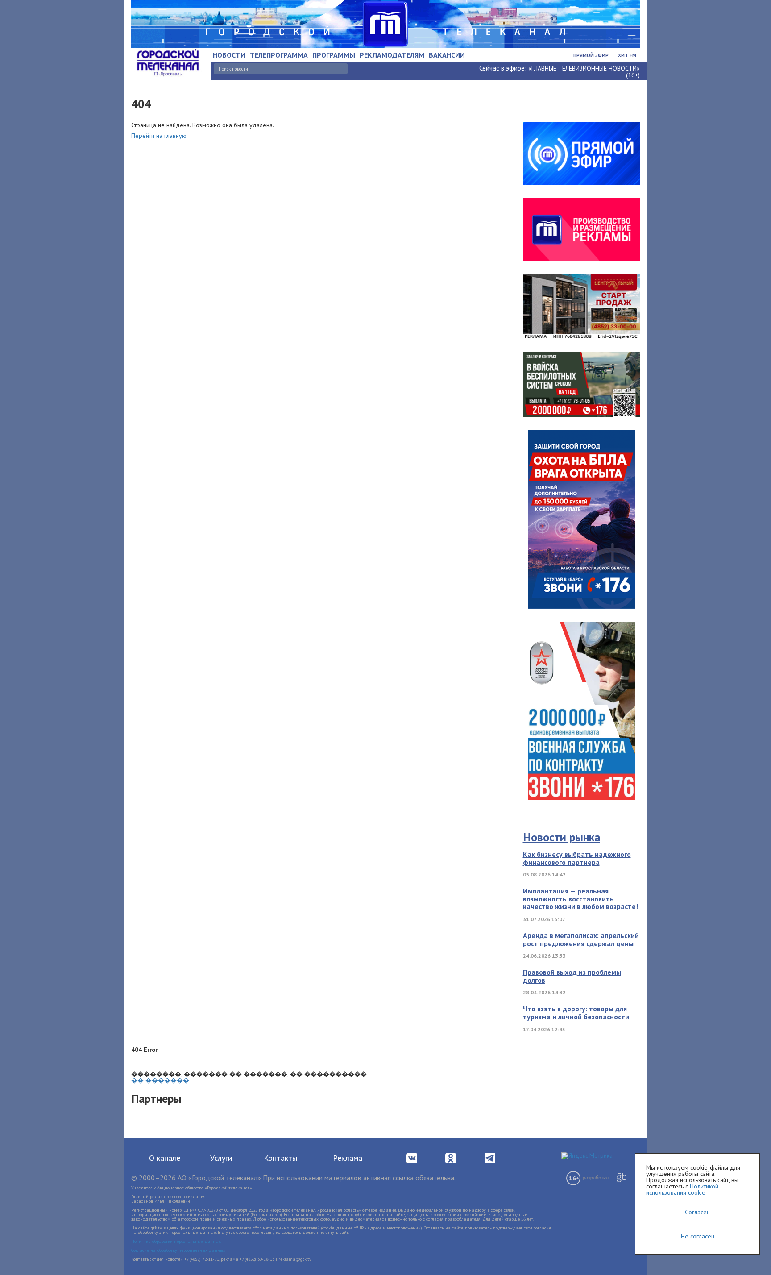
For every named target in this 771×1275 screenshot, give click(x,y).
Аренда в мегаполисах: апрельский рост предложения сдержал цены (581, 939)
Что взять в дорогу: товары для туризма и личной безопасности (576, 1012)
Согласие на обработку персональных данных (178, 1250)
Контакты (280, 1158)
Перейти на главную (159, 136)
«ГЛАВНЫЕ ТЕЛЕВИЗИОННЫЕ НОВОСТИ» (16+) (584, 71)
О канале (164, 1158)
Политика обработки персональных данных (176, 1241)
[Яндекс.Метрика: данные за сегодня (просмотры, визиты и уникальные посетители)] (587, 1155)
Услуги (221, 1158)
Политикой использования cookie (682, 1189)
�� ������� (160, 1080)
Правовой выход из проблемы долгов (572, 976)
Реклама (347, 1158)
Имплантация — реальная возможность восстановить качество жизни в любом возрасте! (580, 898)
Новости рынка (561, 837)
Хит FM (627, 55)
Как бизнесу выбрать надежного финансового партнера (577, 858)
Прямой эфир (591, 55)
